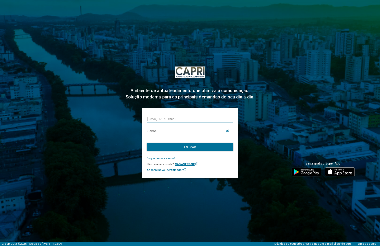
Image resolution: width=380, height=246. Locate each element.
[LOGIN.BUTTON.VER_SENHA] (227, 131)
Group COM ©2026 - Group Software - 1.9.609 (32, 243)
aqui (348, 243)
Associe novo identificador (165, 170)
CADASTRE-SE (185, 164)
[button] (196, 164)
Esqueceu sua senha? (161, 158)
